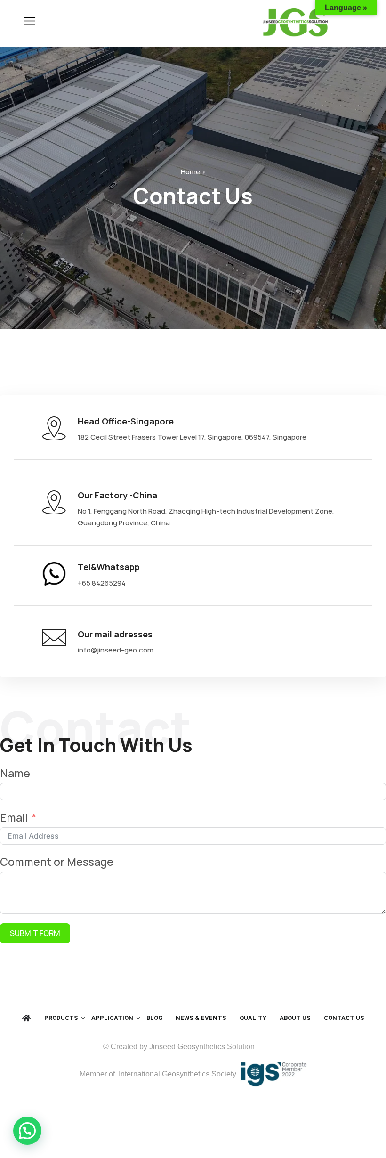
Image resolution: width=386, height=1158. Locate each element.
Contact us (344, 1017)
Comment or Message (56, 861)
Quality (253, 1017)
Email (14, 817)
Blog (154, 1017)
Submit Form (35, 933)
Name (15, 773)
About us (295, 1017)
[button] (27, 1131)
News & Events (201, 1017)
